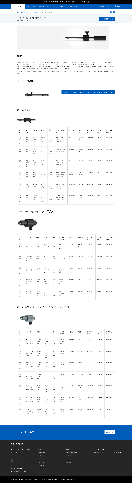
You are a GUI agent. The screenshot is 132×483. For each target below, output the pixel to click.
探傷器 (39, 449)
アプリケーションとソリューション (20, 449)
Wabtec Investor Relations (18, 471)
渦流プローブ (35, 12)
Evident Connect (15, 462)
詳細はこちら (85, 2)
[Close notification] (119, 2)
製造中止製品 (68, 462)
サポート (54, 6)
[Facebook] (114, 453)
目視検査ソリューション (43, 465)
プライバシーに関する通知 (45, 479)
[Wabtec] (117, 6)
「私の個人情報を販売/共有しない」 (67, 479)
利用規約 (35, 479)
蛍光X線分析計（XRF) (42, 462)
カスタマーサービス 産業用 (71, 452)
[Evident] (18, 6)
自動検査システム (42, 452)
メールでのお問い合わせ (71, 6)
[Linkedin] (118, 453)
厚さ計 (39, 455)
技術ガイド (68, 449)
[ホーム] (18, 12)
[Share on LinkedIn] (114, 12)
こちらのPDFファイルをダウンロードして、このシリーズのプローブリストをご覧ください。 (88, 92)
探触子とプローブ (42, 459)
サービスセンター (69, 455)
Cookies (55, 479)
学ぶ (48, 6)
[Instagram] (116, 453)
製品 (28, 6)
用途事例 (34, 6)
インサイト (41, 6)
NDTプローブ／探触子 (25, 12)
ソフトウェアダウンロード (71, 459)
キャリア (13, 465)
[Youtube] (120, 453)
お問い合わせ (109, 432)
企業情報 (61, 6)
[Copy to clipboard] (111, 12)
